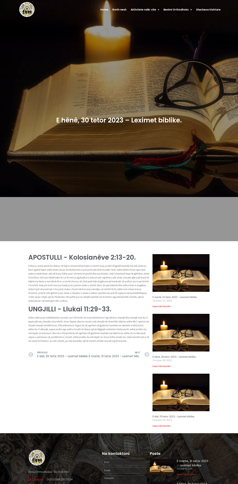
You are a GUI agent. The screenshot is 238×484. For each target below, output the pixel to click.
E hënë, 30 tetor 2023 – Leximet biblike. (174, 356)
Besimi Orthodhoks (176, 9)
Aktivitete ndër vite (143, 9)
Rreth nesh (119, 9)
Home (104, 9)
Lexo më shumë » (162, 306)
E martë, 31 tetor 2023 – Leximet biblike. (175, 296)
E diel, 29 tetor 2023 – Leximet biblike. (174, 416)
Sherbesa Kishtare (208, 9)
